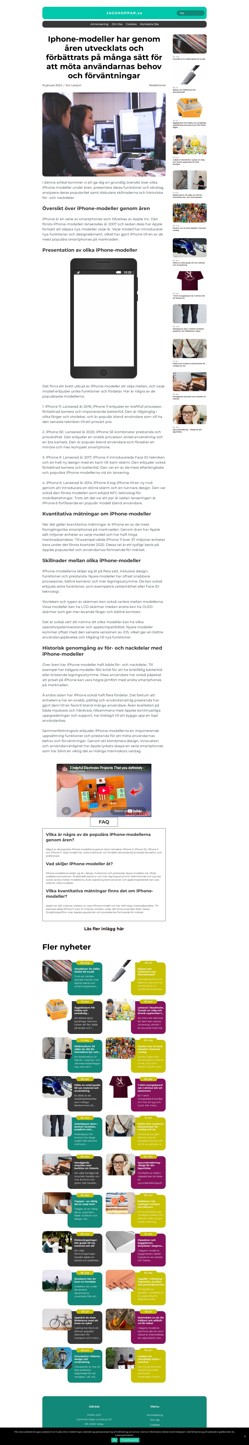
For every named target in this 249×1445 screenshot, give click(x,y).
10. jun (85, 1001)
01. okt (148, 1233)
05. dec (85, 1156)
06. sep (85, 1272)
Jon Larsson (73, 85)
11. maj (85, 1040)
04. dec (148, 1156)
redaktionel (157, 85)
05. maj (148, 1040)
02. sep (148, 1272)
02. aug (84, 962)
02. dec (85, 1195)
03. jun (85, 1350)
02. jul (148, 1311)
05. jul (148, 962)
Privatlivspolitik (129, 1440)
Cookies (131, 24)
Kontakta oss (149, 24)
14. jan (148, 1117)
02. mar (85, 1117)
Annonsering (99, 24)
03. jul (85, 1311)
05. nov (148, 1195)
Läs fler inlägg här (104, 928)
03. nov (85, 1233)
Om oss (117, 24)
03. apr (85, 1078)
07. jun (148, 1001)
